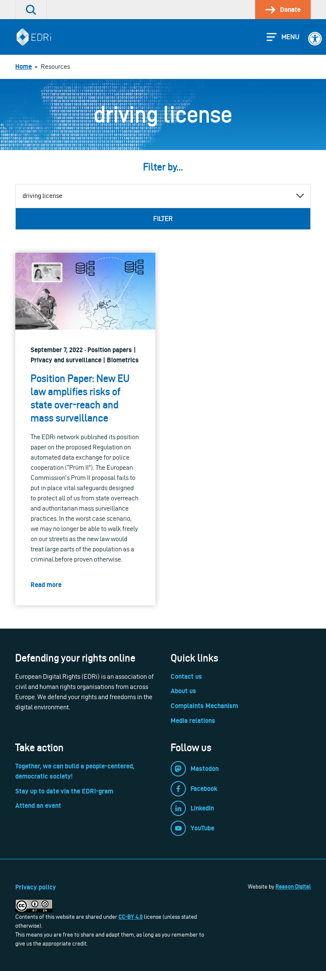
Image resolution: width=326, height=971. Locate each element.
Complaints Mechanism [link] (204, 705)
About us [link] (183, 690)
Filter (163, 218)
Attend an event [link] (38, 805)
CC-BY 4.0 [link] (130, 916)
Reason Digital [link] (293, 886)
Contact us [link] (186, 676)
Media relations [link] (193, 720)
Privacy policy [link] (35, 887)
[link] (315, 39)
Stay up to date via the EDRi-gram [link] (64, 791)
